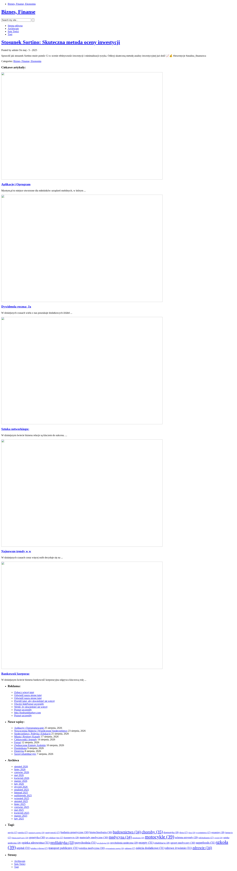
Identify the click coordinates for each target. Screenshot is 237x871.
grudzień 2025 (21, 789)
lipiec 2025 (19, 804)
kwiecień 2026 (21, 778)
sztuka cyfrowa (39, 848)
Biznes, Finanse (18, 12)
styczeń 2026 (21, 786)
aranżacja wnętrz (37, 833)
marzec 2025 (20, 815)
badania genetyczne (75, 832)
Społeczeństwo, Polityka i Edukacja (32, 733)
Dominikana (20, 748)
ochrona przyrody (186, 837)
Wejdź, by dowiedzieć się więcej (30, 706)
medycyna (120, 837)
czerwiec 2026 (21, 772)
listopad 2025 (21, 792)
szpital (23, 848)
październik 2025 (23, 795)
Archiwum (13, 28)
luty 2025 (19, 818)
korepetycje (71, 837)
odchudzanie (206, 838)
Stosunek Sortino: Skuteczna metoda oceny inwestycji (60, 42)
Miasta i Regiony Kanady (27, 736)
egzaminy (218, 832)
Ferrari (17, 742)
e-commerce (203, 832)
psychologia (103, 843)
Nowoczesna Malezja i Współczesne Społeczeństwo (40, 730)
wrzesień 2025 (21, 798)
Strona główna (15, 25)
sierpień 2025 (21, 801)
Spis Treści (13, 31)
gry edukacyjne (54, 838)
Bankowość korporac (15, 673)
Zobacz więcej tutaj (24, 692)
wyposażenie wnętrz (114, 848)
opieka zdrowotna (36, 842)
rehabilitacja (162, 843)
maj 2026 (19, 775)
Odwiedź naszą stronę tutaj (28, 695)
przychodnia (85, 842)
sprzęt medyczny (182, 842)
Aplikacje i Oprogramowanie (29, 728)
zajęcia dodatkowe (150, 848)
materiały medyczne (94, 837)
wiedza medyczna (92, 848)
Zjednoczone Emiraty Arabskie (30, 745)
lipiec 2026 (19, 769)
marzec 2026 (20, 781)
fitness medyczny (20, 838)
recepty (146, 842)
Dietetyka (19, 751)
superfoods (205, 842)
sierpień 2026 (21, 766)
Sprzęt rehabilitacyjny (25, 754)
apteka (23, 832)
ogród (218, 838)
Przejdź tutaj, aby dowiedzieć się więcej (34, 701)
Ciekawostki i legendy (25, 739)
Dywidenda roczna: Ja (16, 306)
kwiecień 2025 (21, 812)
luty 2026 (19, 784)
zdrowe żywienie (178, 848)
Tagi (10, 34)
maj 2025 (19, 810)
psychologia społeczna (124, 842)
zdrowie (202, 848)
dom (192, 833)
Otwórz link (20, 704)
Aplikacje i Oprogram (15, 184)
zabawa (130, 848)
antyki (12, 832)
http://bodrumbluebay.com (27, 712)
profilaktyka (62, 842)
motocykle (159, 836)
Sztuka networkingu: (15, 429)
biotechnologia (100, 832)
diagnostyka (171, 832)
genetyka (37, 837)
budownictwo (127, 832)
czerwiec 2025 (21, 807)
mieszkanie (138, 838)
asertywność (52, 832)
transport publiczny (63, 848)
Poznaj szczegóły (35, 704)
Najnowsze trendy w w (16, 551)
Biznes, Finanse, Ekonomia (22, 4)
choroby (152, 832)
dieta (183, 832)
